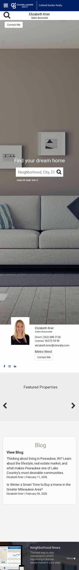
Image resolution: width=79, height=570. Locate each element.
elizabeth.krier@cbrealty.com (52, 345)
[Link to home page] (24, 5)
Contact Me (13, 24)
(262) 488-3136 (52, 337)
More (70, 558)
